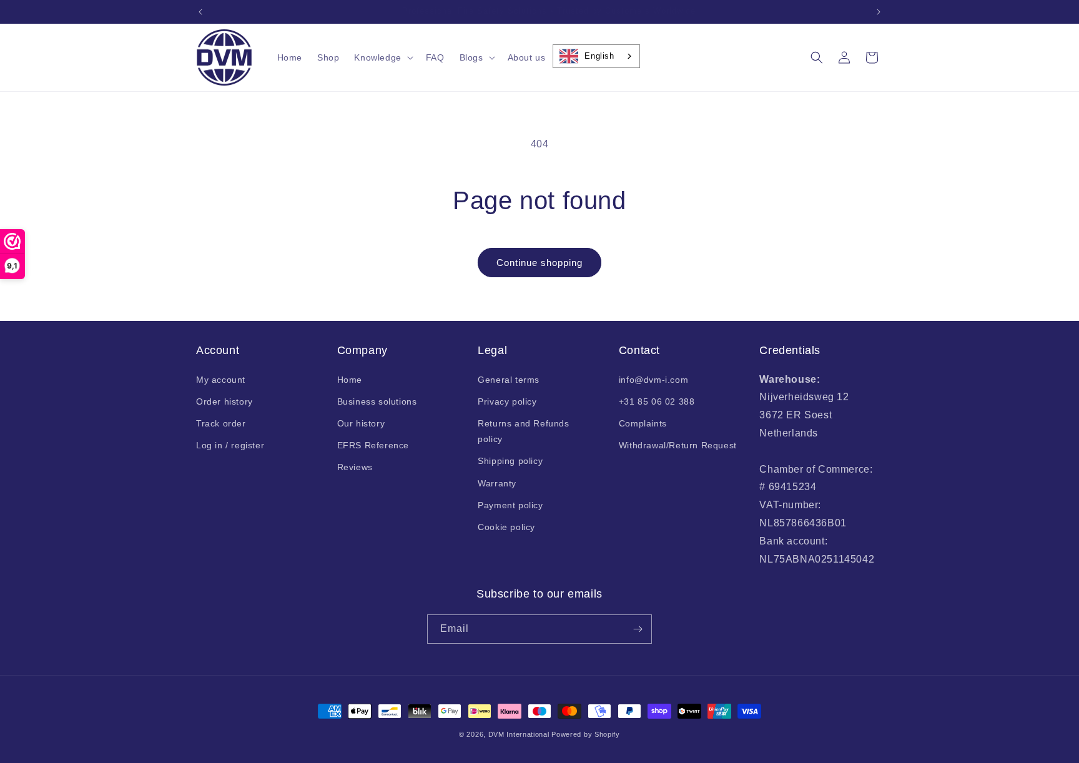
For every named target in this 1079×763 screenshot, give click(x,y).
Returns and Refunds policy (523, 431)
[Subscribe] (637, 629)
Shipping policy (510, 461)
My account (220, 380)
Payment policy (510, 505)
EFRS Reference (373, 445)
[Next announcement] (878, 12)
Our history (361, 423)
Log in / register (230, 445)
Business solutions (377, 401)
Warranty (497, 483)
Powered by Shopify (585, 734)
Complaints (643, 423)
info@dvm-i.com (653, 380)
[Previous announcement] (200, 12)
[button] (382, 57)
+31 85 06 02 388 (657, 401)
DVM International (518, 734)
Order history (224, 401)
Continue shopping (539, 262)
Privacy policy (507, 401)
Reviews (355, 467)
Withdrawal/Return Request (678, 445)
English (599, 56)
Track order (221, 423)
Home (349, 380)
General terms (509, 380)
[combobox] (596, 56)
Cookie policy (506, 527)
